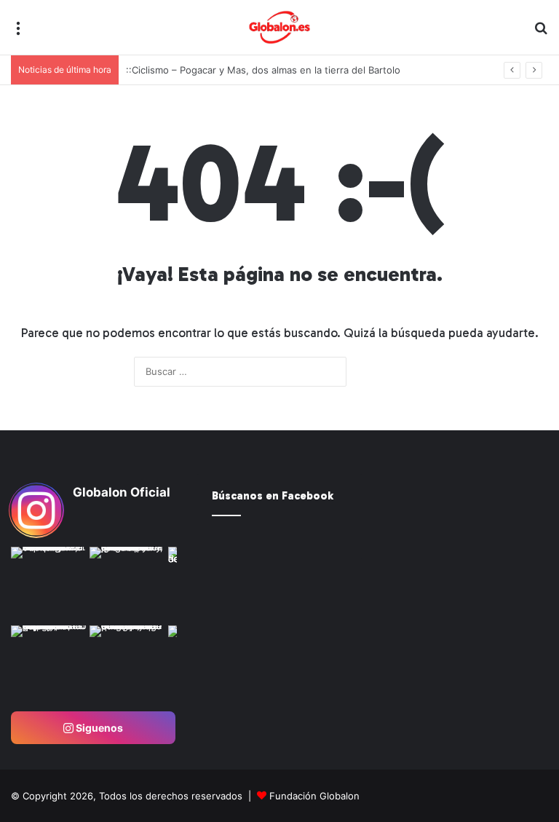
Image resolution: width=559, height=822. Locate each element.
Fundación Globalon (314, 796)
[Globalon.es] (279, 27)
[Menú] (18, 33)
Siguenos (98, 728)
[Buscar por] (541, 33)
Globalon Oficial (121, 492)
